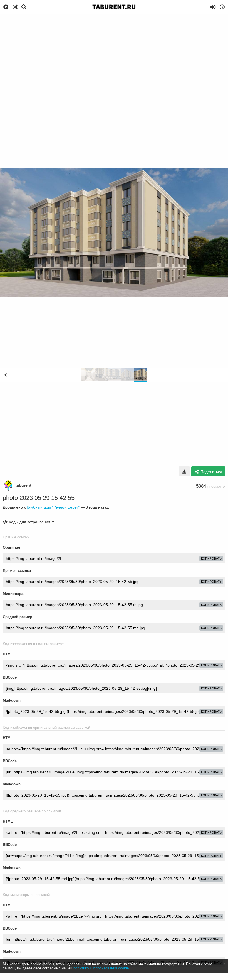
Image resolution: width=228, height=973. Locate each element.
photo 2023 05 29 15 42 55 (39, 497)
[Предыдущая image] (5, 375)
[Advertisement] (114, 56)
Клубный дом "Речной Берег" (53, 507)
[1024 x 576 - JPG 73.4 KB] (184, 471)
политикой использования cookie (101, 968)
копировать (211, 558)
